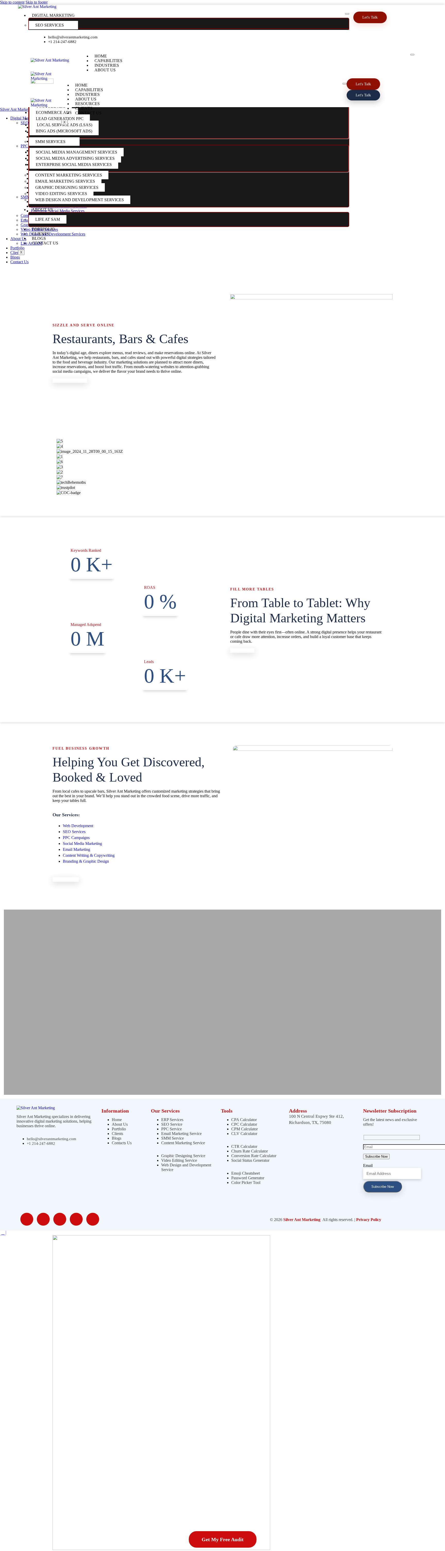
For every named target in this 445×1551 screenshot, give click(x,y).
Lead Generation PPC (59, 118)
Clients (40, 234)
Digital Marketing (53, 15)
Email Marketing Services (65, 181)
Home (101, 56)
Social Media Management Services (76, 152)
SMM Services (50, 141)
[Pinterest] (216, 38)
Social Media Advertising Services (75, 158)
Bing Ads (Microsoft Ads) (64, 131)
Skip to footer (36, 2)
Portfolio (43, 229)
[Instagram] (199, 38)
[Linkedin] (182, 38)
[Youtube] (234, 38)
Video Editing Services (61, 193)
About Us (42, 209)
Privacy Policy (368, 1219)
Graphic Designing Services (66, 187)
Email (368, 1165)
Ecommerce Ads (54, 112)
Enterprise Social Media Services (74, 164)
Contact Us (45, 243)
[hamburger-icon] (347, 14)
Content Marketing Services (68, 175)
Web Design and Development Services (79, 200)
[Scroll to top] (3, 1233)
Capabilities (108, 60)
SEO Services (49, 25)
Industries (107, 65)
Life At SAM (47, 219)
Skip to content (12, 2)
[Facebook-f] (165, 38)
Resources (87, 103)
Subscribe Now (382, 1187)
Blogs (39, 238)
